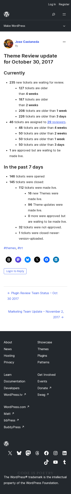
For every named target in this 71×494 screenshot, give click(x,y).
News (8, 349)
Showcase (44, 342)
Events (42, 381)
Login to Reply (15, 271)
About (8, 342)
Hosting (9, 355)
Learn (8, 375)
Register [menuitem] (64, 4)
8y (16, 45)
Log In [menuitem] (52, 4)
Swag (43, 395)
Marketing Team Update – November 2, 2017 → (36, 314)
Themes (43, 349)
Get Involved (46, 375)
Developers (12, 388)
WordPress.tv (15, 395)
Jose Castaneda (27, 42)
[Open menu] (65, 14)
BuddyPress (14, 427)
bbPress (11, 420)
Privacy (9, 362)
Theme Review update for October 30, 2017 (30, 58)
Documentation (14, 381)
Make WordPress (14, 25)
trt (20, 248)
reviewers (56, 122)
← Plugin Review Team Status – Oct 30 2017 (32, 296)
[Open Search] (53, 14)
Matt (9, 414)
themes (10, 248)
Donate (44, 388)
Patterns (43, 362)
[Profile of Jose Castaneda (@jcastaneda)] (8, 44)
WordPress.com (17, 407)
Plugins (42, 355)
